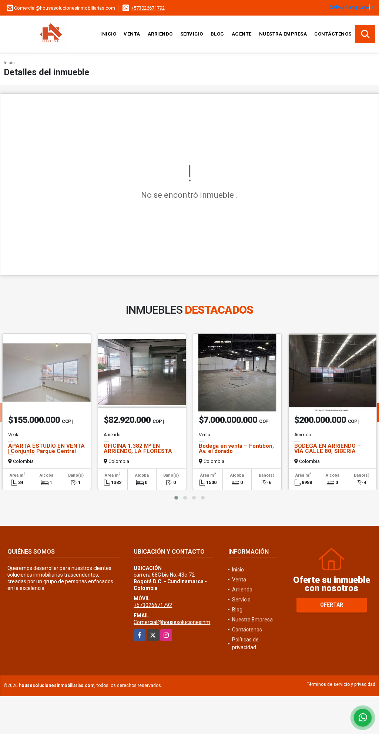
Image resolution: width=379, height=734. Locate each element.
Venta (132, 34)
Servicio (191, 34)
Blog (217, 34)
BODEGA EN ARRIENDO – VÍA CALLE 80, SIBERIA (327, 448)
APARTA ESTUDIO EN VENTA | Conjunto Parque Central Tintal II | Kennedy (46, 451)
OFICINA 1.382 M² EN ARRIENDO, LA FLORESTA (138, 448)
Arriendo (160, 34)
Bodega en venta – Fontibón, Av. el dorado (236, 448)
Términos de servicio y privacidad (341, 684)
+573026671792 (148, 8)
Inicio (108, 34)
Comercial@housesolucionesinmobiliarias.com (188, 622)
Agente (242, 34)
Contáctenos (333, 34)
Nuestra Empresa (283, 34)
